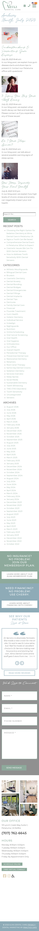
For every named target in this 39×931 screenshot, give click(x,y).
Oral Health (11, 338)
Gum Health (12, 314)
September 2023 (14, 511)
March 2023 (11, 529)
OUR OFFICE (11, 820)
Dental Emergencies (16, 290)
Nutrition (10, 329)
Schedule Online (12, 864)
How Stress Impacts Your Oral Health (16, 184)
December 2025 (14, 431)
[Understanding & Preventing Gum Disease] (10, 36)
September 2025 (14, 440)
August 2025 (12, 443)
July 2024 (10, 481)
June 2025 (11, 449)
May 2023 (10, 523)
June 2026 (11, 413)
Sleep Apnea (12, 377)
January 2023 (12, 535)
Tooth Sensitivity (14, 392)
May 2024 (10, 487)
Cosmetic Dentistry (15, 278)
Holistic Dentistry (14, 317)
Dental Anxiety (13, 281)
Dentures (11, 302)
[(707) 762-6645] (29, 6)
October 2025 (12, 437)
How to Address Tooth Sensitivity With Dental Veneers (17, 257)
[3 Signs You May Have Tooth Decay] (10, 85)
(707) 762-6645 (14, 833)
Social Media (12, 380)
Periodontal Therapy (16, 353)
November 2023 (14, 505)
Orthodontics (12, 344)
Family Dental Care (15, 305)
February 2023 (13, 532)
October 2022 (12, 544)
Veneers (10, 398)
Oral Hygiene (12, 341)
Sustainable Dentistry (16, 383)
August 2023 (12, 514)
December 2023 (14, 502)
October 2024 (13, 472)
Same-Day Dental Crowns (18, 368)
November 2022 (14, 541)
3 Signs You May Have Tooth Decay (19, 97)
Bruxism (10, 275)
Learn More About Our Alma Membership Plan (19, 575)
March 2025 (11, 457)
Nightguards (12, 326)
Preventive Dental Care (17, 356)
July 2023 (10, 517)
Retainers (11, 362)
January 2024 (12, 499)
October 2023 (12, 508)
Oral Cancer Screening (17, 335)
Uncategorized (13, 395)
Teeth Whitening (14, 386)
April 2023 (11, 526)
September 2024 (14, 475)
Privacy (31, 925)
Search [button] (12, 220)
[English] (33, 3)
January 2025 (12, 463)
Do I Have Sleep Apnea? (13, 142)
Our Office (11, 347)
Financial (10, 308)
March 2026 (11, 422)
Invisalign (10, 323)
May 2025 (10, 451)
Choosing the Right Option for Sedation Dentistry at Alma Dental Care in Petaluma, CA (20, 233)
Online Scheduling (15, 332)
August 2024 (12, 478)
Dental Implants (14, 296)
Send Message (14, 768)
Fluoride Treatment (15, 311)
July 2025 (10, 446)
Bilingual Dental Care (16, 272)
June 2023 (11, 520)
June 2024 (11, 484)
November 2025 (14, 434)
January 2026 (12, 428)
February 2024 (13, 496)
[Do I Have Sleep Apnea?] (10, 130)
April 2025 (11, 454)
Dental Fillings (13, 293)
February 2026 (13, 425)
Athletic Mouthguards (17, 269)
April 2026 (11, 419)
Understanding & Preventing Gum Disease (15, 51)
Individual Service (14, 320)
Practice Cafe (30, 927)
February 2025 (13, 460)
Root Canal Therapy (15, 365)
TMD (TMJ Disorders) (16, 389)
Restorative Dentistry (16, 359)
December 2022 (14, 538)
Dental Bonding (14, 284)
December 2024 (14, 466)
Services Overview (14, 374)
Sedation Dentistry (15, 371)
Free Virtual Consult (14, 869)
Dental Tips (11, 299)
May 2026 (10, 416)
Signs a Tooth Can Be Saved (19, 239)
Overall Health (13, 350)
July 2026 (10, 410)
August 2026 (12, 407)
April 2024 (11, 490)
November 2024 (14, 469)
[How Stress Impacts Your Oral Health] (10, 172)
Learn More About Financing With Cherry (19, 604)
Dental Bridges (13, 287)
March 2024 (12, 493)
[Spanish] (36, 3)
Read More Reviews (19, 673)
